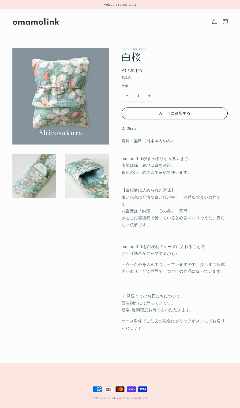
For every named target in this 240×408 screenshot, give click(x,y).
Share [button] (132, 128)
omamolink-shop (111, 398)
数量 (125, 86)
